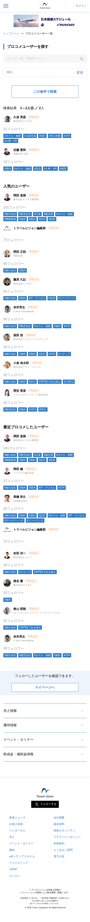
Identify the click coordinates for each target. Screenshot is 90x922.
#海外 (22, 219)
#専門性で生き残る (49, 381)
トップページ (11, 33)
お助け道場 (16, 824)
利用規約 (59, 843)
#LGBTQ (69, 381)
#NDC (42, 409)
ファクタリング (18, 862)
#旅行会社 (10, 214)
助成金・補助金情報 (18, 754)
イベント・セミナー (18, 739)
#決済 (52, 298)
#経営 (63, 168)
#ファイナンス (66, 298)
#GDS (32, 409)
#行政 (37, 214)
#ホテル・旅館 (12, 135)
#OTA (67, 135)
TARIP (13, 869)
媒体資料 (59, 824)
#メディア (64, 353)
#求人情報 (54, 135)
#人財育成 (30, 135)
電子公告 (59, 856)
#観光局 (48, 214)
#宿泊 (42, 135)
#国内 (7, 168)
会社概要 (59, 817)
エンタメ (14, 875)
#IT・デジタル (37, 298)
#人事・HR (10, 140)
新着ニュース (17, 817)
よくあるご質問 (63, 849)
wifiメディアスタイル (22, 856)
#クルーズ (25, 572)
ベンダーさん (17, 830)
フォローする (48, 804)
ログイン (81, 5)
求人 (12, 837)
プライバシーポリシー (67, 837)
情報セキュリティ (64, 830)
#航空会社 (25, 214)
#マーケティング (13, 520)
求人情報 (10, 710)
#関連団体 (10, 219)
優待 (12, 849)
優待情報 (10, 725)
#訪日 (42, 219)
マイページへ (45, 687)
